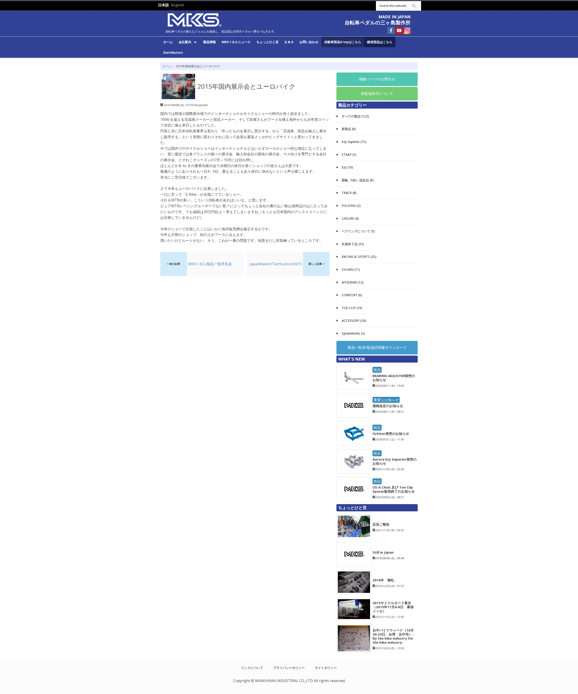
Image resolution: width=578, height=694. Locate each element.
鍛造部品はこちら (379, 42)
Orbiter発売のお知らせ (391, 433)
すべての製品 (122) (355, 116)
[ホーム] (195, 19)
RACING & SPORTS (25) (359, 256)
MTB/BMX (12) (353, 282)
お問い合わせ (308, 42)
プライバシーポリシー (289, 668)
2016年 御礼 (383, 580)
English (177, 4)
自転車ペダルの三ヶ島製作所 (377, 22)
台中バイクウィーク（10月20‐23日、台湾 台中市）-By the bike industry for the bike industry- (393, 636)
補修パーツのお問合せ (377, 79)
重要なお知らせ (386, 399)
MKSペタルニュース (236, 42)
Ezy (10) (347, 167)
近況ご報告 (381, 524)
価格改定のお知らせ (388, 405)
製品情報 (209, 42)
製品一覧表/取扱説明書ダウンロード (377, 347)
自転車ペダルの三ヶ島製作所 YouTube (399, 30)
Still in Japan (383, 552)
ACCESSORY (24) (354, 320)
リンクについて (252, 668)
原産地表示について (377, 93)
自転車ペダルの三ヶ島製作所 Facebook (391, 30)
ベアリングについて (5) (358, 231)
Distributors (173, 52)
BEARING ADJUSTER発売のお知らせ (394, 377)
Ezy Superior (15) (354, 142)
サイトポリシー (326, 668)
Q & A (289, 42)
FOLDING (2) (351, 205)
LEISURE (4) (350, 218)
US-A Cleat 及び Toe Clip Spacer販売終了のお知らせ (394, 489)
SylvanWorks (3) (353, 333)
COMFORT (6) (352, 295)
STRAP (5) (349, 154)
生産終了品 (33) (353, 244)
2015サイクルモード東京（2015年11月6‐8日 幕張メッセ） (393, 607)
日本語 (163, 4)
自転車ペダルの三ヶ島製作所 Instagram (407, 30)
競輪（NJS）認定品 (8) (358, 180)
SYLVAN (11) (351, 269)
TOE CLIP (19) (352, 308)
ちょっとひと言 (267, 42)
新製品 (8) (349, 129)
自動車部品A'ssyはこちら (342, 42)
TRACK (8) (349, 193)
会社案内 (183, 41)
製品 (377, 369)
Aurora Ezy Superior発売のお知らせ (395, 461)
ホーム (168, 42)
